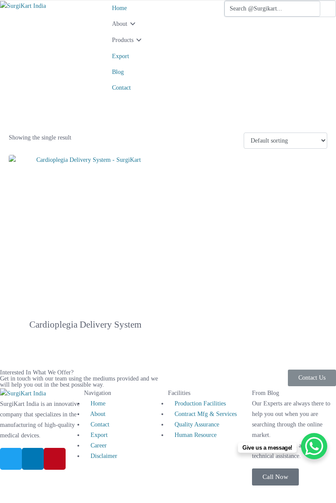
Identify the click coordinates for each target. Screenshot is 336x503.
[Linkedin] (33, 459)
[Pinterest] (55, 459)
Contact (121, 87)
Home (119, 8)
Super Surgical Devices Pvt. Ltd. (151, 490)
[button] (275, 477)
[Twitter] (11, 459)
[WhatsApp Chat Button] (314, 446)
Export (120, 56)
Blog (118, 72)
